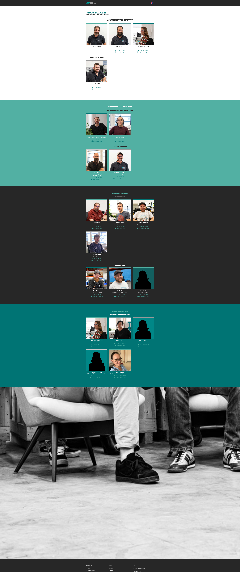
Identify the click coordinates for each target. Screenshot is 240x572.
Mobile (111, 570)
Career (147, 2)
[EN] (152, 3)
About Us (124, 2)
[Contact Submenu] (143, 3)
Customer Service (90, 570)
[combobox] (152, 3)
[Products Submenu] (136, 3)
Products (132, 2)
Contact (140, 2)
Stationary (111, 568)
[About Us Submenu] (127, 3)
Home (118, 2)
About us (88, 568)
